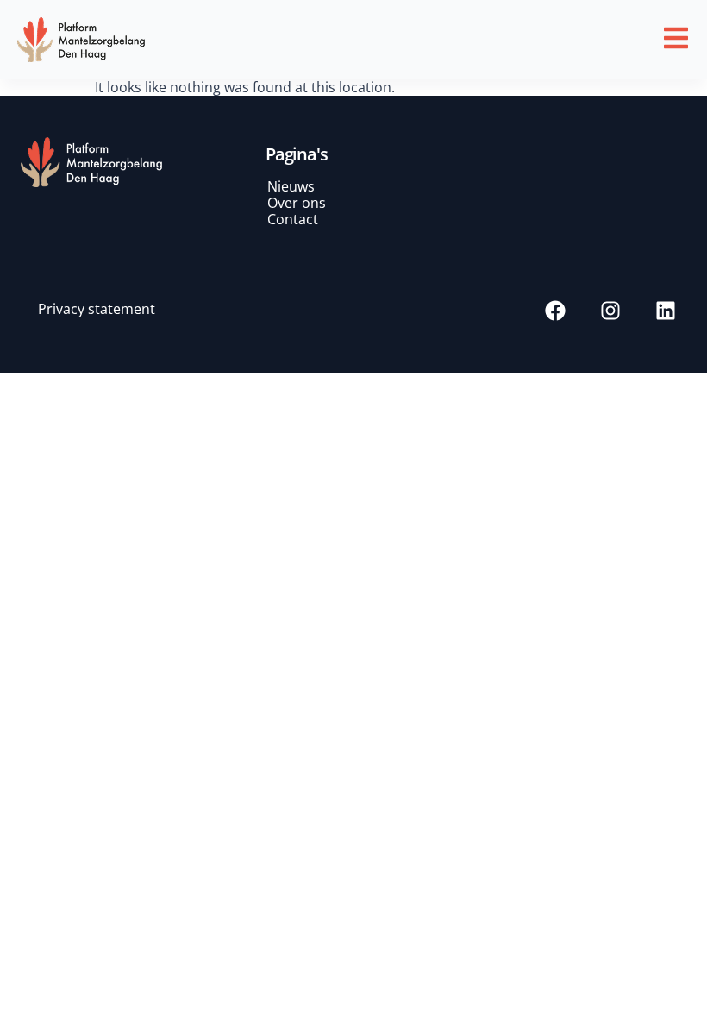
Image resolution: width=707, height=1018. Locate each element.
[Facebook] (555, 310)
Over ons (296, 202)
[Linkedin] (665, 310)
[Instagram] (610, 310)
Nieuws (291, 186)
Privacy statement (96, 308)
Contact (292, 219)
